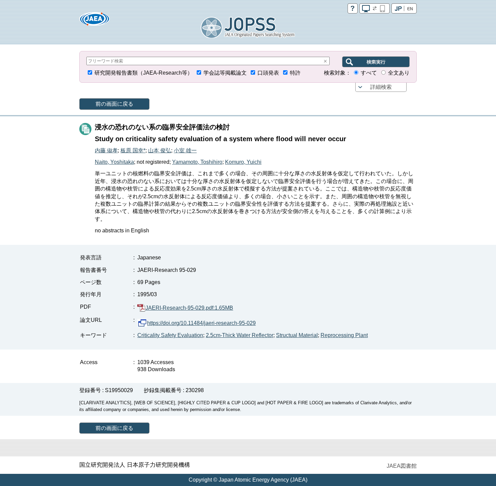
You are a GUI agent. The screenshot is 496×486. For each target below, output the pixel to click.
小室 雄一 (185, 150)
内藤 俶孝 (106, 150)
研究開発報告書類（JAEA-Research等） (143, 73)
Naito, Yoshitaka (114, 162)
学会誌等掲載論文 (225, 73)
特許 (295, 73)
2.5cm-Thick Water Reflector (239, 335)
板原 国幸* (132, 150)
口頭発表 (268, 73)
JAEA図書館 (402, 466)
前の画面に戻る (114, 104)
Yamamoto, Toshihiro (197, 162)
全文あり (399, 73)
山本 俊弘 (159, 150)
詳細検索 (381, 87)
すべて (369, 73)
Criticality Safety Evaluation (170, 335)
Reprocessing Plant (344, 335)
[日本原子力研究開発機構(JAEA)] (94, 21)
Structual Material (297, 335)
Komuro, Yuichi (243, 162)
